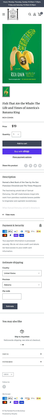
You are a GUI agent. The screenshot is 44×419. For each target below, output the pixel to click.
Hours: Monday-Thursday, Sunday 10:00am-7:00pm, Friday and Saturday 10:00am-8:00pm (22, 3)
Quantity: (6, 134)
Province (6, 279)
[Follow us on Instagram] (4, 386)
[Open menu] (3, 14)
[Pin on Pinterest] (30, 165)
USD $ (6, 374)
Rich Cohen (7, 118)
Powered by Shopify (9, 414)
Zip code (6, 291)
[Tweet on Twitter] (35, 165)
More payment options (22, 157)
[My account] (34, 14)
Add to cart (22, 143)
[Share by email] (40, 165)
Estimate (10, 306)
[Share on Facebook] (26, 165)
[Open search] (29, 14)
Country (5, 268)
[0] (39, 14)
